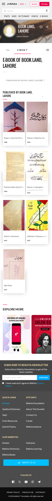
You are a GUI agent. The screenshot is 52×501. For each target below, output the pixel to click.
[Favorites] (41, 26)
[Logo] (12, 4)
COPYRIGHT (40, 492)
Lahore (19, 36)
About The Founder (35, 409)
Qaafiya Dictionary (11, 409)
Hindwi (5, 443)
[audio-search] (47, 10)
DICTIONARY (23, 16)
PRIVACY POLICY (13, 492)
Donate (34, 4)
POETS (7, 16)
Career (29, 421)
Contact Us (31, 415)
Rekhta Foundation (35, 403)
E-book (22, 49)
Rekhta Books (8, 455)
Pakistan (25, 36)
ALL (8, 50)
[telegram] (39, 481)
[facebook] (13, 481)
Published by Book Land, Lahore (25, 80)
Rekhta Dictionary (11, 449)
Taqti (4, 415)
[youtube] (26, 481)
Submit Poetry (9, 427)
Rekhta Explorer (33, 427)
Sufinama (30, 443)
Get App (44, 4)
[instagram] (32, 481)
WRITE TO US (28, 462)
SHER (14, 16)
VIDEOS (34, 16)
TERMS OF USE (27, 492)
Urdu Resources (9, 421)
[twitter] (19, 481)
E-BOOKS (44, 16)
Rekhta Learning (34, 449)
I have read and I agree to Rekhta (25, 384)
